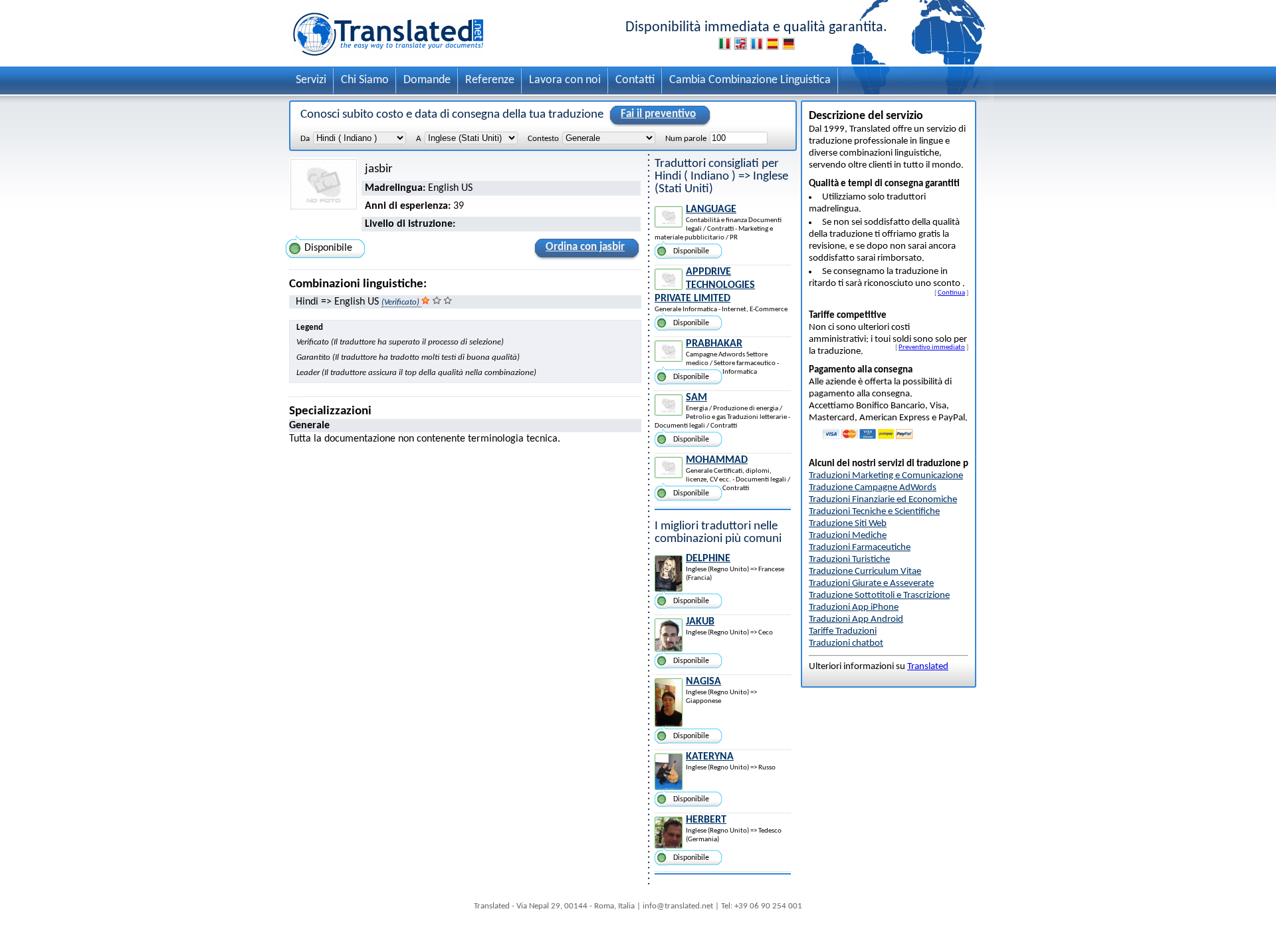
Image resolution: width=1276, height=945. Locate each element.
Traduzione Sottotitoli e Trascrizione (879, 596)
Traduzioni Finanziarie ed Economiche (883, 500)
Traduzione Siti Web (848, 524)
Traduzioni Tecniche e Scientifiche (874, 512)
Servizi (311, 80)
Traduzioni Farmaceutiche (859, 548)
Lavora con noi (565, 80)
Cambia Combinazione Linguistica (750, 80)
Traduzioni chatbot (846, 643)
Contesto (543, 138)
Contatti (635, 80)
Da (305, 138)
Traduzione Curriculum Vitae (865, 572)
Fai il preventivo (658, 114)
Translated (927, 667)
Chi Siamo (365, 80)
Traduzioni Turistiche (849, 560)
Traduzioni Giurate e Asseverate (871, 584)
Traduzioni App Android (856, 619)
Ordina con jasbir (585, 247)
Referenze (489, 80)
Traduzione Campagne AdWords (872, 488)
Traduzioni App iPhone (854, 607)
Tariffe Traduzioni (843, 631)
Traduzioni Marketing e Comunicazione (886, 476)
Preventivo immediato (932, 347)
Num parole (685, 138)
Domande (427, 80)
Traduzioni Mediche (848, 536)
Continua (951, 293)
